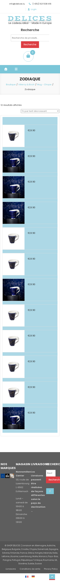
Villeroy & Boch (26, 84)
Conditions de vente (30, 568)
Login (33, 9)
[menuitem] (27, 577)
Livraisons (11, 568)
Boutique (11, 84)
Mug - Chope (44, 84)
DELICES (30, 18)
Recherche (30, 44)
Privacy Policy (51, 568)
